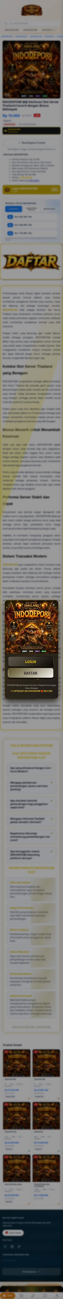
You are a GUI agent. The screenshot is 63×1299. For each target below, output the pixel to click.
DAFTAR (30, 673)
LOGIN (30, 661)
